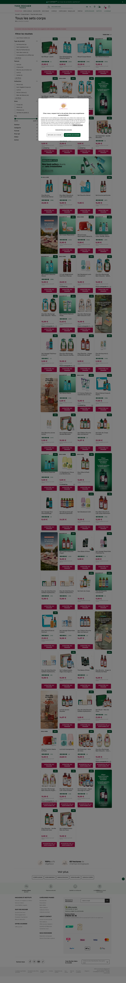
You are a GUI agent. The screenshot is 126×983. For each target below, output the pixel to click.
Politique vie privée (78, 125)
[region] (63, 119)
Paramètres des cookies (63, 129)
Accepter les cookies (72, 135)
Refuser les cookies (55, 135)
